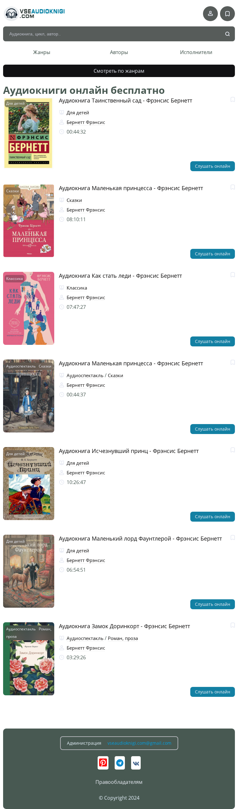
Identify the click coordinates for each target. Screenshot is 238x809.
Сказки (12, 191)
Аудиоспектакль (21, 366)
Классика (14, 278)
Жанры (41, 52)
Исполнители (196, 52)
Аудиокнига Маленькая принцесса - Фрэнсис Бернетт (131, 188)
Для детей (15, 103)
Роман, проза (123, 638)
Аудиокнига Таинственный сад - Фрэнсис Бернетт (125, 100)
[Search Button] (227, 34)
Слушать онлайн (212, 166)
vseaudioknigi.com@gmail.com (139, 743)
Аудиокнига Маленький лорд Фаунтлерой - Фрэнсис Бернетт (140, 538)
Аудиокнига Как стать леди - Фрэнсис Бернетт (120, 275)
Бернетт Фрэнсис (86, 122)
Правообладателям (119, 782)
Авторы (119, 52)
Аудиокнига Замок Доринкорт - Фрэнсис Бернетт (124, 626)
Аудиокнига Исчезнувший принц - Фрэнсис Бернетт (129, 451)
